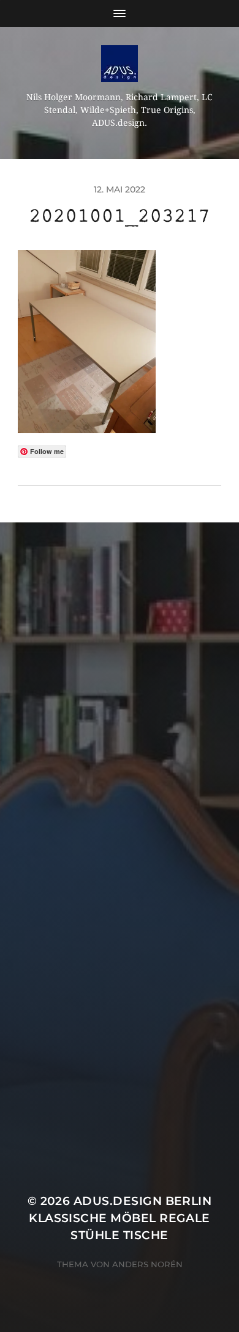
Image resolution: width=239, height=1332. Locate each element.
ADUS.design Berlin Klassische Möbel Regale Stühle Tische (120, 1218)
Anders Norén (147, 1264)
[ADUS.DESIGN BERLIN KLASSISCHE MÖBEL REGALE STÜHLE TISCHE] (119, 63)
